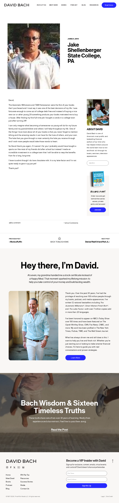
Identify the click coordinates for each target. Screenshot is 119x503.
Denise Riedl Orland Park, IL (97, 242)
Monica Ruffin (16, 242)
